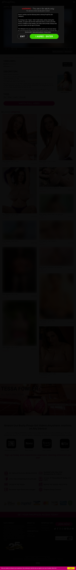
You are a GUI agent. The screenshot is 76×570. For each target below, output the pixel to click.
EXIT (22, 36)
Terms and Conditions (38, 32)
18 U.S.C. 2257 (28, 32)
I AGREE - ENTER (44, 36)
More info (54, 568)
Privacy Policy (47, 32)
